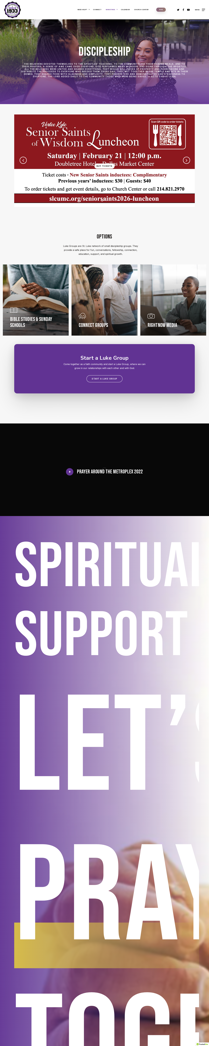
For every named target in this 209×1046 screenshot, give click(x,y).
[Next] (192, 160)
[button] (200, 9)
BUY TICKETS (104, 166)
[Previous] (18, 160)
